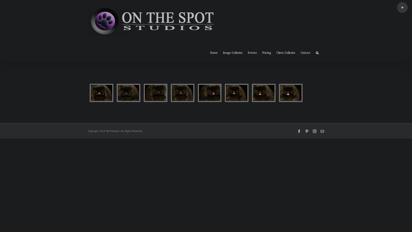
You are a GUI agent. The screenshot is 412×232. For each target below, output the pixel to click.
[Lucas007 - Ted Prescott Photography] (263, 93)
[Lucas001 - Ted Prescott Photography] (101, 93)
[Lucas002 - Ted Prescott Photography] (128, 93)
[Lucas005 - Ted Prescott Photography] (209, 93)
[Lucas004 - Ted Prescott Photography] (182, 93)
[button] (317, 52)
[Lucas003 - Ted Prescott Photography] (155, 93)
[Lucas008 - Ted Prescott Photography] (290, 93)
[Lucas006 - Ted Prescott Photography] (236, 93)
